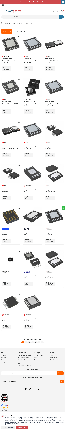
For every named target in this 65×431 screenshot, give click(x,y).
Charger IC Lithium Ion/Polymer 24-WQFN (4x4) (32, 61)
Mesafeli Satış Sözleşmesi (24, 357)
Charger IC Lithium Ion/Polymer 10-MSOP (10, 319)
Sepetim (3, 359)
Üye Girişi (3, 355)
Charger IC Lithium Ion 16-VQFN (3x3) (10, 104)
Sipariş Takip (53, 357)
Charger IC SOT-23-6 (7, 276)
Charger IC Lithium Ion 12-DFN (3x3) (31, 233)
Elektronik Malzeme (38, 355)
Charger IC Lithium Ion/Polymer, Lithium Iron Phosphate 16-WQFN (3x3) (10, 148)
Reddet (14, 422)
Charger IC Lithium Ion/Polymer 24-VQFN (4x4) (53, 233)
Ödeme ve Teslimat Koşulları (23, 362)
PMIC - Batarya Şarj (29, 23)
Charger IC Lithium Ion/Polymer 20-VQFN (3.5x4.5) (53, 190)
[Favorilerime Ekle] (18, 36)
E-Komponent (6, 23)
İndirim (35, 357)
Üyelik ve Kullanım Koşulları (24, 355)
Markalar (36, 359)
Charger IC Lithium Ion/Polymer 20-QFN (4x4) (10, 61)
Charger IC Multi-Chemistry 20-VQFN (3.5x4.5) (53, 276)
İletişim (52, 355)
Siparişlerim (4, 362)
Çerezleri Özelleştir (8, 427)
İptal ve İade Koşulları (23, 359)
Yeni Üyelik (4, 357)
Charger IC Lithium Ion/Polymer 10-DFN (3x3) (32, 104)
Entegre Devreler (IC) (17, 23)
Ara (61, 17)
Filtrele (4, 31)
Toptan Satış (37, 362)
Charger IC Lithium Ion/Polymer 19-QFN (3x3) (10, 233)
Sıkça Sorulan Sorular (55, 359)
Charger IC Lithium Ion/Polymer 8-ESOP (32, 276)
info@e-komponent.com (10, 5)
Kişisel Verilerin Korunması (24, 365)
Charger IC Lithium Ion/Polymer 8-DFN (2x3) (32, 190)
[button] (6, 2)
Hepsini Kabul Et (22, 427)
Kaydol (61, 373)
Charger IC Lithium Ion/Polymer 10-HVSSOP (53, 147)
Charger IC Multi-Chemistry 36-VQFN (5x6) (53, 61)
